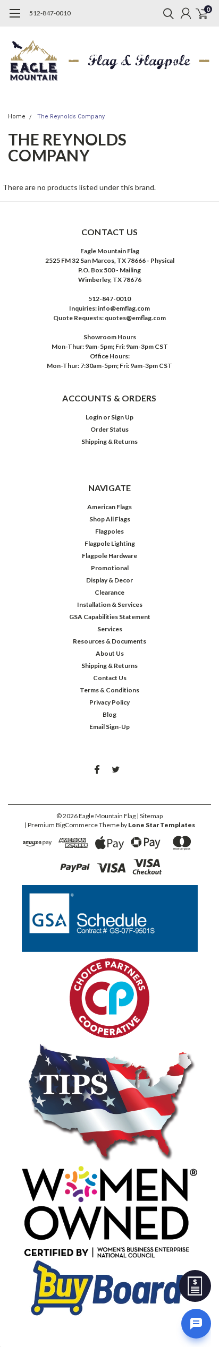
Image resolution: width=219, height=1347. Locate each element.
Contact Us (110, 678)
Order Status (109, 429)
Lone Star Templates (161, 825)
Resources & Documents (109, 641)
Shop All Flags (109, 519)
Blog (109, 714)
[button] (110, 918)
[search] (165, 13)
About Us (110, 653)
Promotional (110, 568)
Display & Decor (109, 580)
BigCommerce (77, 825)
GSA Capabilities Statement (109, 617)
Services (109, 629)
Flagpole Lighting (110, 543)
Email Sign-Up (109, 727)
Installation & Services (109, 604)
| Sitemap (150, 816)
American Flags (109, 507)
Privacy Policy (109, 702)
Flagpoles (109, 531)
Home (17, 116)
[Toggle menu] (14, 18)
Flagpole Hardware (109, 556)
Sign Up (122, 417)
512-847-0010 (50, 13)
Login (94, 417)
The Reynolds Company (71, 116)
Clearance (109, 592)
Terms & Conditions (109, 690)
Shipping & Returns (109, 441)
